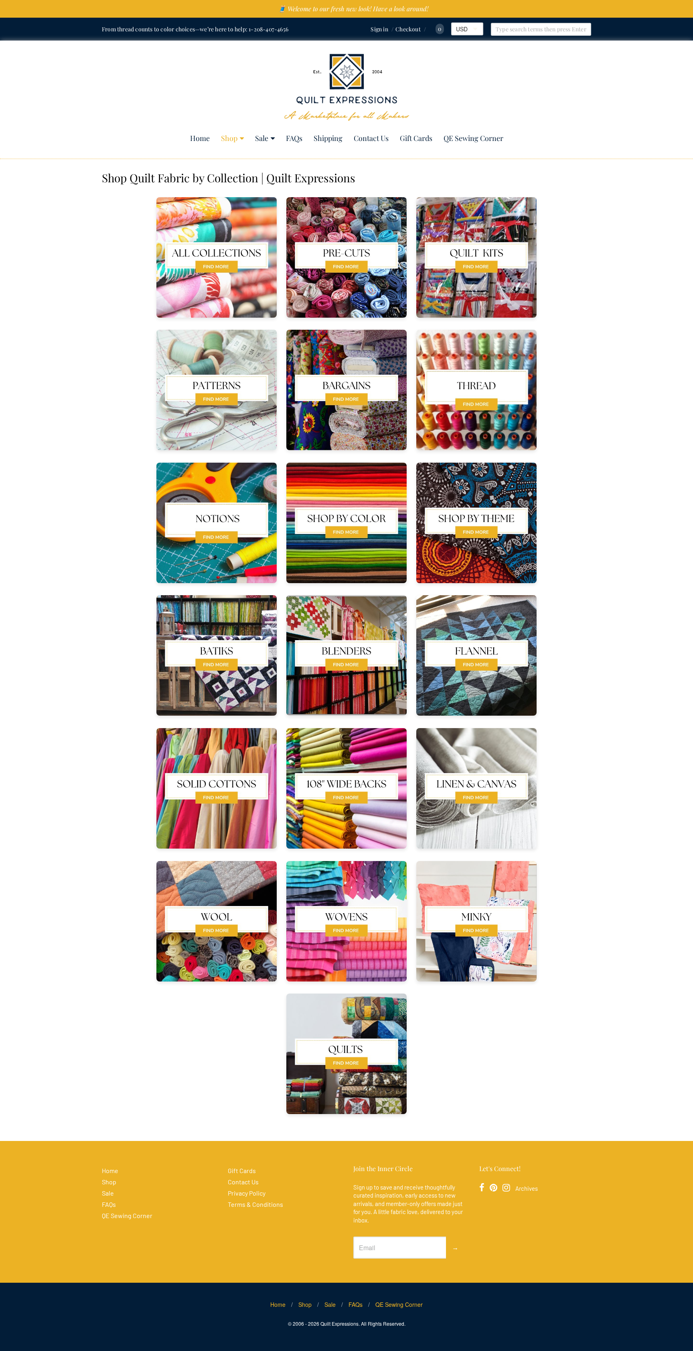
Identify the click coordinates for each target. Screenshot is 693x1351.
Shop (229, 138)
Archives (526, 1188)
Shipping (328, 138)
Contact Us (371, 138)
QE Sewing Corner (473, 138)
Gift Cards (416, 138)
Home (200, 138)
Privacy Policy (246, 1193)
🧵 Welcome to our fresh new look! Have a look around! (353, 8)
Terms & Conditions (255, 1204)
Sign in (379, 29)
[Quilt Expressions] (347, 87)
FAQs (294, 138)
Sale (261, 138)
